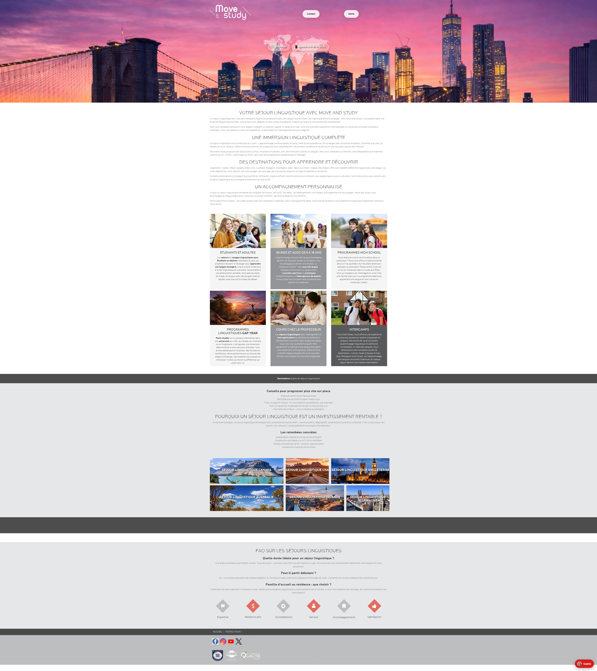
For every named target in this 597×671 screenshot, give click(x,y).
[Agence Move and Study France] (311, 13)
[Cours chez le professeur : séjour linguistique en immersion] (298, 345)
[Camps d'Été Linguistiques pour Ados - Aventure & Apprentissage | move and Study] (298, 268)
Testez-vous (233, 631)
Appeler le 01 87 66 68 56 (312, 47)
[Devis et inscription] (351, 13)
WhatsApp (280, 47)
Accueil (217, 631)
